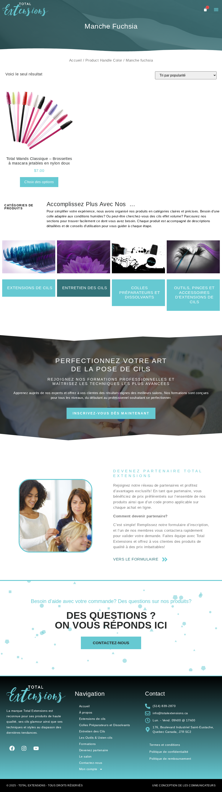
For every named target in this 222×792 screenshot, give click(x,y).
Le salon (85, 756)
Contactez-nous (90, 762)
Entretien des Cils (92, 731)
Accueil (75, 60)
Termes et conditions (164, 744)
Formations (87, 744)
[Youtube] (36, 748)
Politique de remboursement (170, 758)
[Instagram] (24, 748)
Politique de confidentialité (168, 751)
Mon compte (88, 769)
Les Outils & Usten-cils (96, 737)
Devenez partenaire (93, 750)
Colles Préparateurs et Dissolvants (104, 725)
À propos (85, 712)
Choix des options (39, 182)
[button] (216, 9)
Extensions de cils (92, 718)
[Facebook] (12, 748)
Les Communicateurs (199, 785)
